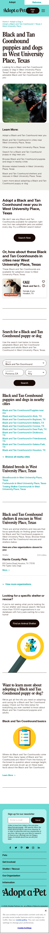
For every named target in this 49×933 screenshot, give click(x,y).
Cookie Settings (25, 928)
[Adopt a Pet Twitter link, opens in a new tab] (16, 848)
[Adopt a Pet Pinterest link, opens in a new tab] (22, 848)
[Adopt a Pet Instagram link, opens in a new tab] (34, 848)
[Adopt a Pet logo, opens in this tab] (24, 895)
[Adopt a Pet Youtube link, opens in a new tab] (28, 848)
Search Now (24, 237)
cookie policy (21, 920)
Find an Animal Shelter (24, 623)
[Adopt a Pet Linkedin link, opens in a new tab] (39, 848)
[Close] (46, 911)
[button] (43, 281)
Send (37, 820)
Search (24, 383)
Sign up (32, 10)
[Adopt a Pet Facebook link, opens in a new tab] (11, 848)
